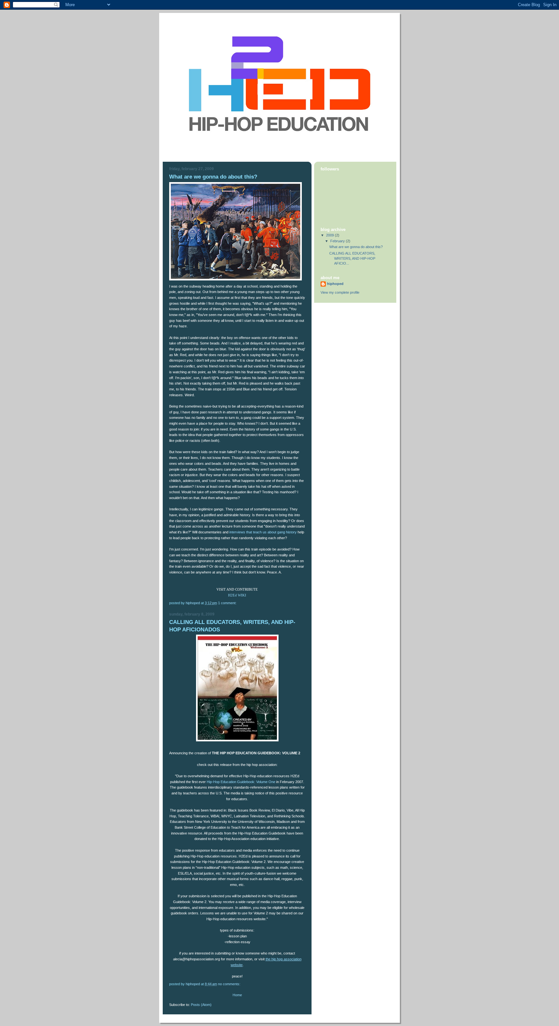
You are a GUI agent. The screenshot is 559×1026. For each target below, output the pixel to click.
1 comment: (227, 603)
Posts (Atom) (201, 1005)
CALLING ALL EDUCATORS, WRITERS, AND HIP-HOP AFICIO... (352, 258)
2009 (330, 235)
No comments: (229, 984)
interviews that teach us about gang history (263, 532)
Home (237, 995)
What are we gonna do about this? (213, 177)
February (338, 241)
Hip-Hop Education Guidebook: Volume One (241, 782)
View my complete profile (340, 292)
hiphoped (335, 284)
